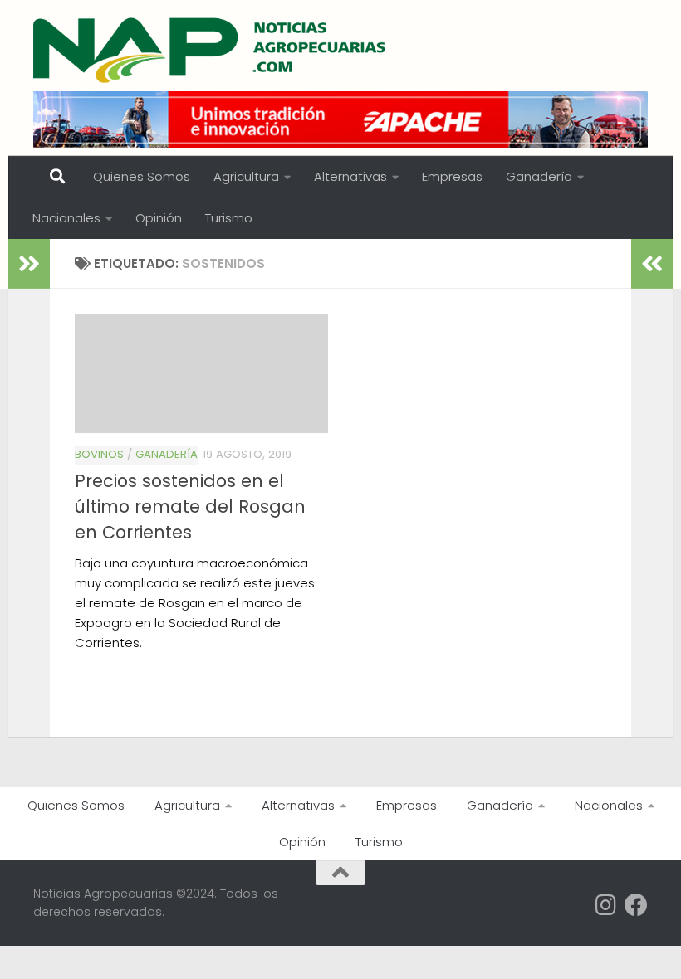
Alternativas (350, 176)
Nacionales (66, 217)
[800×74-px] (340, 119)
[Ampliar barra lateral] (29, 264)
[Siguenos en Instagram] (606, 905)
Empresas (452, 176)
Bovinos (99, 454)
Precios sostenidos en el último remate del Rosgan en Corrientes (190, 506)
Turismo (228, 217)
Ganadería (539, 176)
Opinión (158, 217)
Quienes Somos (141, 176)
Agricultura (246, 176)
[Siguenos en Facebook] (636, 905)
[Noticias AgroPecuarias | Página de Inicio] (211, 50)
